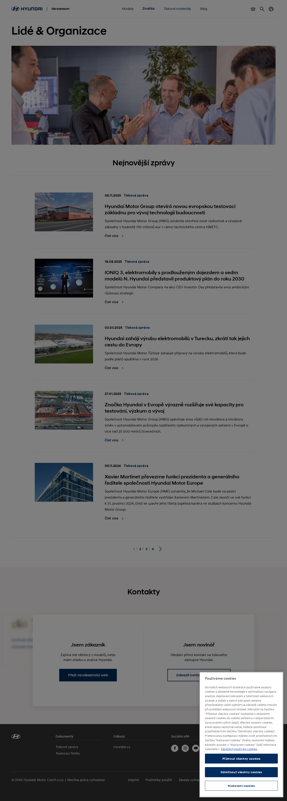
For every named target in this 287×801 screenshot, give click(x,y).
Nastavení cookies (241, 786)
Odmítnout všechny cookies (241, 772)
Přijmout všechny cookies (241, 758)
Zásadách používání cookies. (239, 749)
